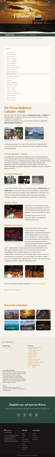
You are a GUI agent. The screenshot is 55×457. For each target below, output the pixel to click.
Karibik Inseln (11, 38)
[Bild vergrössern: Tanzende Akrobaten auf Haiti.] (24, 180)
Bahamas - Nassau (11, 56)
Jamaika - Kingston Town (12, 82)
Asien (39, 317)
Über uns (24, 449)
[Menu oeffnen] (49, 2)
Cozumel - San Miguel (11, 60)
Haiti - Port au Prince (29, 38)
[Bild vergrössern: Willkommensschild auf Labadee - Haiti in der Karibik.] (13, 133)
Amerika (24, 317)
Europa (40, 328)
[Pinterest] (36, 415)
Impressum (35, 435)
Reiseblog (24, 445)
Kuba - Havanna (10, 78)
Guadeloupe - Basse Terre (12, 71)
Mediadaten (35, 439)
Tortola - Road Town (11, 99)
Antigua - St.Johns (11, 52)
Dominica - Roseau (11, 65)
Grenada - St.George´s (12, 69)
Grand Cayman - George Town (13, 67)
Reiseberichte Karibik (21, 35)
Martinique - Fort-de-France (13, 84)
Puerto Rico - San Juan (12, 86)
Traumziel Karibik (33, 35)
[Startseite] (10, 2)
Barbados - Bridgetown (12, 58)
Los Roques (9, 80)
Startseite (5, 38)
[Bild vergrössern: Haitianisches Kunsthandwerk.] (38, 180)
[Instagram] (24, 415)
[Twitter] (30, 415)
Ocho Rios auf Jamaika (38, 283)
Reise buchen (25, 447)
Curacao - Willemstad (11, 63)
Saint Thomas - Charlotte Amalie (14, 93)
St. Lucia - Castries (11, 89)
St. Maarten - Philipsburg (12, 91)
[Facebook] (19, 415)
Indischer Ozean (26, 328)
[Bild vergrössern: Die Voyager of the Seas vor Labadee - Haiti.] (34, 133)
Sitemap (34, 433)
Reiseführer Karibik (9, 35)
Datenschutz (35, 437)
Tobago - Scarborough (11, 97)
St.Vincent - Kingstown (11, 95)
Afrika (8, 317)
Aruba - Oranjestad (11, 54)
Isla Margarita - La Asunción (13, 76)
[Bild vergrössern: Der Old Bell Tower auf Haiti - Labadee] (10, 180)
